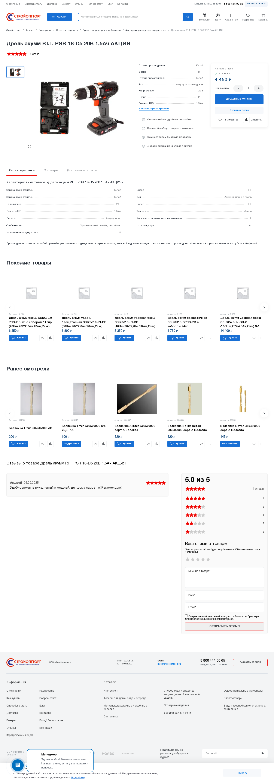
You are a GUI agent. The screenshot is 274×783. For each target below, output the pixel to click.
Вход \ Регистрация (51, 720)
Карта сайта (46, 691)
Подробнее (78, 778)
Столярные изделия (176, 705)
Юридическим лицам (19, 735)
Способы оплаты (16, 706)
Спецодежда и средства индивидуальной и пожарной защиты (182, 694)
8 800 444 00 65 (212, 660)
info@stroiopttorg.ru (169, 664)
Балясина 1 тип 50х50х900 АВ (30, 428)
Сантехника (111, 716)
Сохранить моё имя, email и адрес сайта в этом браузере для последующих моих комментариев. (222, 617)
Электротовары (233, 698)
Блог (42, 706)
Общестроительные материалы (243, 691)
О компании (13, 691)
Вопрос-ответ (47, 698)
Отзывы (11, 728)
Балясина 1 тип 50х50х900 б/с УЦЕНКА (84, 428)
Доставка (12, 713)
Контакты (45, 713)
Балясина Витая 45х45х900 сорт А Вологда (240, 428)
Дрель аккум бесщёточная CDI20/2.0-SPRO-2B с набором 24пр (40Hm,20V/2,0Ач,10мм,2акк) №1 (187, 323)
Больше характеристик (154, 109)
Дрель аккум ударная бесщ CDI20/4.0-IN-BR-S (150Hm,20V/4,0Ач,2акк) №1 (240, 322)
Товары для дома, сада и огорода (125, 698)
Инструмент (111, 691)
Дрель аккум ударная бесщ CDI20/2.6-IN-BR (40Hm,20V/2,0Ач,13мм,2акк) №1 (135, 323)
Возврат (11, 720)
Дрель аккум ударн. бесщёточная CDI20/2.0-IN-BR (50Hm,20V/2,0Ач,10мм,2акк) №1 (84, 323)
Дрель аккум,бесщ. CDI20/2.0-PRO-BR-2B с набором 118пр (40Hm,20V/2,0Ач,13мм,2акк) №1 (31, 323)
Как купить (12, 698)
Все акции (45, 728)
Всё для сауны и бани (177, 713)
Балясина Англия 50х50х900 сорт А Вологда (135, 428)
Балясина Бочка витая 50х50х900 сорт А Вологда (187, 428)
